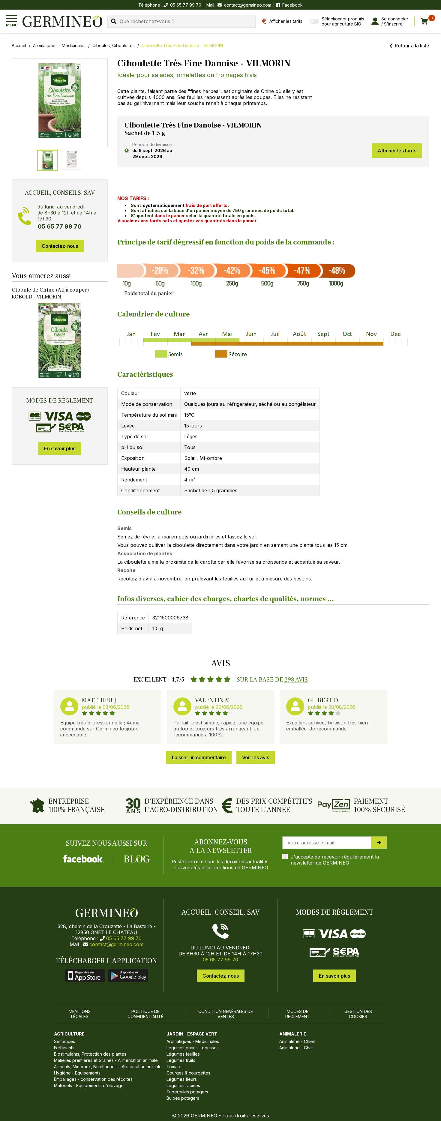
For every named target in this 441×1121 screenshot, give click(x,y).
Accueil (19, 45)
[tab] (47, 160)
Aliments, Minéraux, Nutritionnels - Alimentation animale (108, 1066)
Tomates (175, 1066)
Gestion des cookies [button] (358, 1014)
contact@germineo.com (247, 4)
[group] (59, 102)
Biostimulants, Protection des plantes (90, 1054)
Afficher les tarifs (397, 151)
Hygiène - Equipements (77, 1072)
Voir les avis (255, 757)
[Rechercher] (113, 21)
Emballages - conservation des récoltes (93, 1079)
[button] (60, 100)
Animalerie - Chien (297, 1041)
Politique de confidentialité (146, 1014)
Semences (64, 1041)
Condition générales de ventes (225, 1014)
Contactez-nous (60, 246)
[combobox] (181, 21)
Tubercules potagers (187, 1091)
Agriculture (69, 1033)
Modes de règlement (297, 1014)
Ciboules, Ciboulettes (113, 45)
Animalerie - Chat (296, 1047)
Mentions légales (80, 1014)
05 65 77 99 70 (124, 938)
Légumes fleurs (181, 1079)
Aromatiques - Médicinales (59, 45)
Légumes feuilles (183, 1054)
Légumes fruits (180, 1060)
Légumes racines (183, 1085)
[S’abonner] (379, 843)
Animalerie (292, 1033)
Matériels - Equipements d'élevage (89, 1085)
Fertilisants (64, 1047)
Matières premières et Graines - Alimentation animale (106, 1060)
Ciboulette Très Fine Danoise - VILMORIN (182, 45)
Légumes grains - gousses (192, 1047)
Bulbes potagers (182, 1098)
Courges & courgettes (188, 1072)
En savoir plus (59, 448)
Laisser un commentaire (199, 757)
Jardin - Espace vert (191, 1033)
